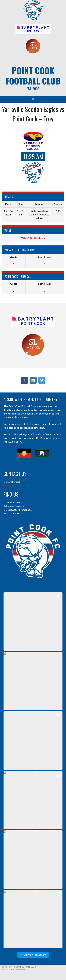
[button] (33, 621)
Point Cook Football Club (33, 75)
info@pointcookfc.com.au (17, 485)
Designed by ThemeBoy (13, 969)
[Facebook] (24, 380)
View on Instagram (35, 954)
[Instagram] (33, 380)
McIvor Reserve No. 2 (33, 237)
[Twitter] (41, 380)
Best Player (44, 257)
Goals (13, 257)
